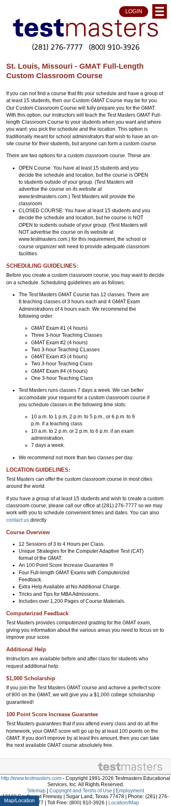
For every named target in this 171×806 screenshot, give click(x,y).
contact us (17, 520)
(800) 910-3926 (114, 46)
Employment (130, 791)
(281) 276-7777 (57, 46)
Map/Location (19, 801)
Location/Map (123, 803)
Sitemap (36, 791)
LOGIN (133, 11)
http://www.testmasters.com (31, 778)
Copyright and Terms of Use (80, 791)
